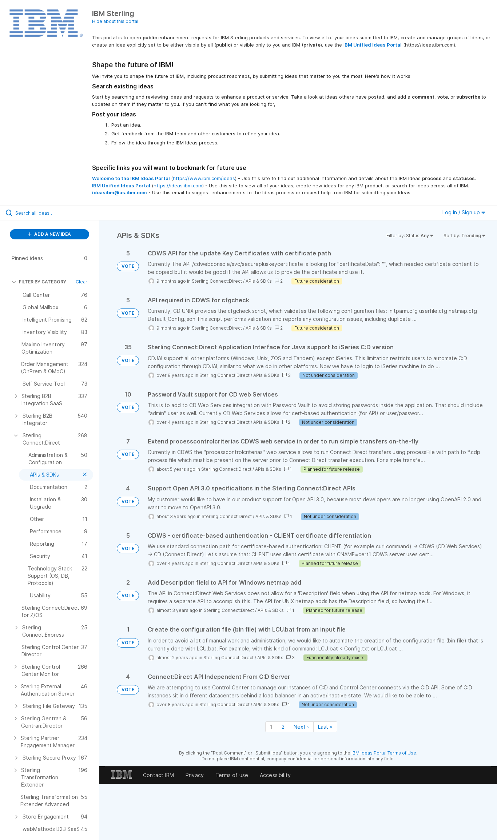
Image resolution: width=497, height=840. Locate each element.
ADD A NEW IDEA (52, 234)
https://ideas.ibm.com (178, 185)
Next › (301, 727)
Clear (81, 281)
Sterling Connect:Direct (217, 281)
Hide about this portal (115, 21)
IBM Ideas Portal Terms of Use (383, 753)
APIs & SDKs (259, 281)
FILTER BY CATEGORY (42, 281)
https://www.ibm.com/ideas (204, 178)
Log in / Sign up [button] (461, 212)
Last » (325, 727)
